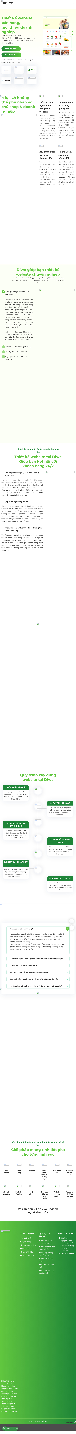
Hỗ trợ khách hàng (28, 1245)
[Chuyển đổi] (3, 291)
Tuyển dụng (26, 1242)
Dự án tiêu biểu (27, 1248)
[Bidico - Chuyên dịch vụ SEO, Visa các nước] (8, 4)
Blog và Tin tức (27, 1252)
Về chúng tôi (26, 1238)
